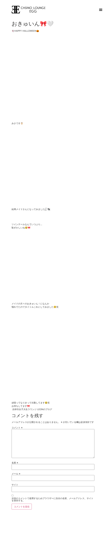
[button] (100, 9)
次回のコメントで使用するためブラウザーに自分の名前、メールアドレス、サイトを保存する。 (52, 499)
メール (16, 474)
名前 (15, 463)
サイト (15, 485)
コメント (17, 427)
